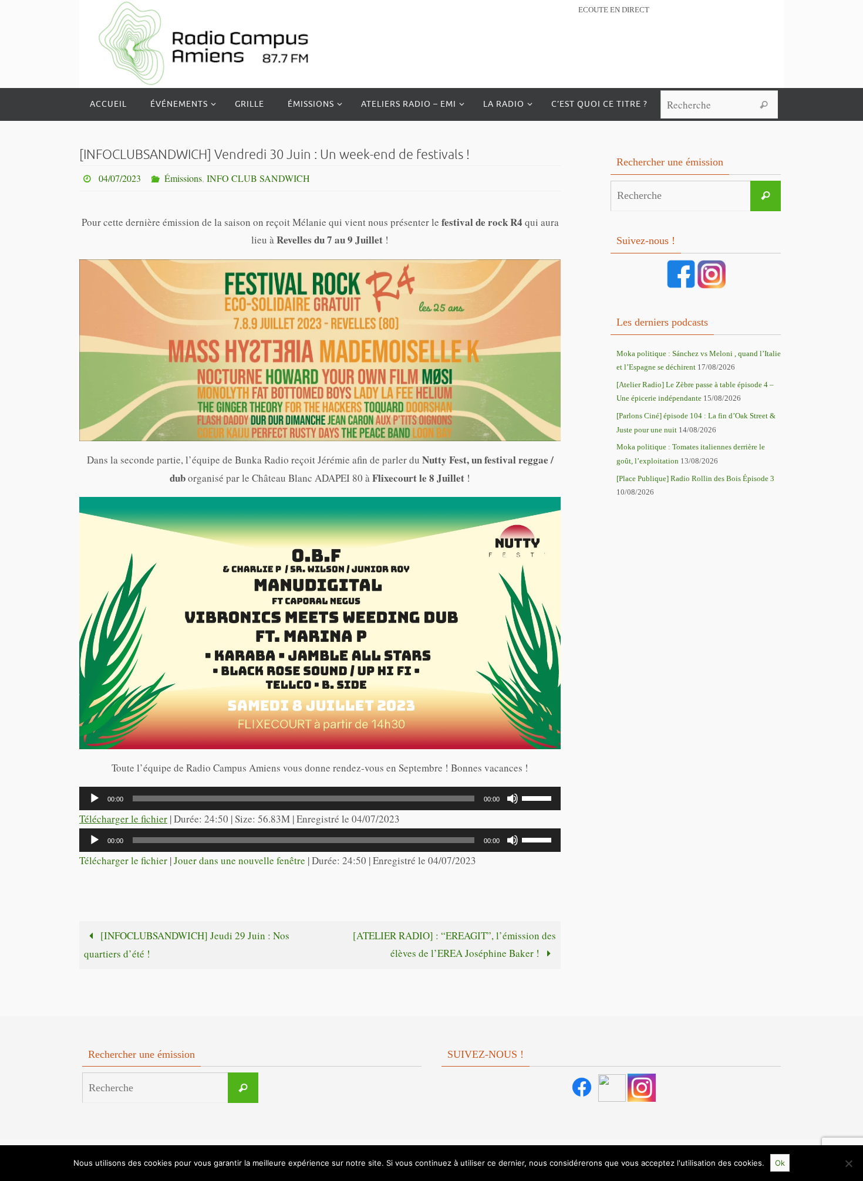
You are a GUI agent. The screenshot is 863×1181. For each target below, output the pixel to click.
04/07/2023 (120, 178)
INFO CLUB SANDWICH (258, 178)
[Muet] (512, 798)
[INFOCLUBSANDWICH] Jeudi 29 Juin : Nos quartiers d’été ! (186, 945)
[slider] (538, 797)
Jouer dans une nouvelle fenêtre (239, 860)
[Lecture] (94, 798)
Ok (780, 1163)
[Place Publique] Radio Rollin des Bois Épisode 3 (695, 478)
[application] (320, 798)
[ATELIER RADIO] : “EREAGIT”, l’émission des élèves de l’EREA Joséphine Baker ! (454, 944)
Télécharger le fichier (123, 818)
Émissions (183, 178)
